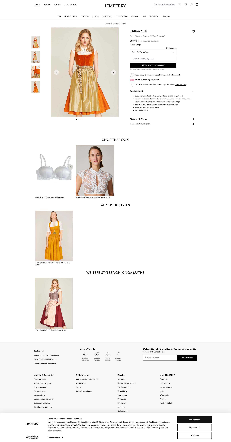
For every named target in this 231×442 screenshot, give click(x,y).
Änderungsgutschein (127, 383)
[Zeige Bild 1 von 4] (76, 119)
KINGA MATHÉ (138, 31)
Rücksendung (39, 395)
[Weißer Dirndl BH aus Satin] (54, 170)
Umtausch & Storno (42, 403)
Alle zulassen (194, 420)
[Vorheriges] (56, 72)
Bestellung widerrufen (43, 407)
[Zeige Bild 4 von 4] (82, 119)
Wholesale (164, 395)
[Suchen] (179, 4)
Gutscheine (123, 411)
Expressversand (40, 387)
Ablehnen (195, 435)
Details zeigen (54, 437)
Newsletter (122, 395)
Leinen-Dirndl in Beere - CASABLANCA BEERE (50, 330)
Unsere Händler (166, 387)
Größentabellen (124, 387)
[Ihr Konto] (191, 4)
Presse (162, 399)
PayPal (78, 387)
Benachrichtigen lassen (153, 65)
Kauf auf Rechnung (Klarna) (87, 379)
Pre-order (122, 399)
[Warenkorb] (197, 4)
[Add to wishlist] (193, 31)
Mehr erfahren (180, 85)
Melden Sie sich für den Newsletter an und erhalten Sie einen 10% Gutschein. (169, 350)
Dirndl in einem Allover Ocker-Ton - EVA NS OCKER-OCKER (52, 264)
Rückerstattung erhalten (44, 399)
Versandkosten (40, 391)
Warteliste (122, 403)
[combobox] (165, 4)
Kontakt (121, 379)
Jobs (162, 391)
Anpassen (193, 427)
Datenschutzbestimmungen (139, 69)
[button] (153, 52)
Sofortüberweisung (84, 391)
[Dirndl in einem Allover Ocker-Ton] (54, 236)
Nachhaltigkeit (166, 403)
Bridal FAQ (122, 391)
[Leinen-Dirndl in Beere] (54, 303)
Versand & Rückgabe (44, 375)
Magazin (121, 407)
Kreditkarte (80, 383)
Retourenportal (40, 379)
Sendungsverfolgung (42, 383)
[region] (79, 73)
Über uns (164, 379)
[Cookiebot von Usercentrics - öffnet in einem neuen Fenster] (31, 437)
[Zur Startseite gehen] (115, 4)
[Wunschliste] (186, 4)
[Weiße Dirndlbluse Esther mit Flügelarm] (95, 170)
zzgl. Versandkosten (153, 41)
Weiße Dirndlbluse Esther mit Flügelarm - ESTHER (93, 197)
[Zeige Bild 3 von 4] (80, 119)
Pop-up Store (165, 383)
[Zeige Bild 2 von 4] (78, 119)
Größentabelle (171, 48)
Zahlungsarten (83, 375)
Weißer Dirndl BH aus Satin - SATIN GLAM (49, 197)
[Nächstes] (113, 72)
